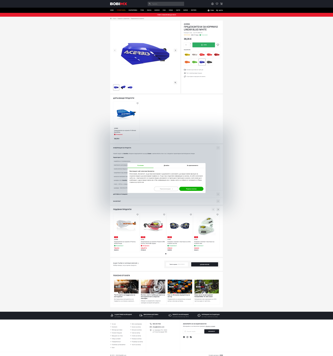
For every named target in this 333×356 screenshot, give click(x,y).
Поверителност (116, 341)
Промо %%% (121, 10)
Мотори (193, 10)
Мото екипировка (137, 324)
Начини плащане (117, 333)
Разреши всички (191, 189)
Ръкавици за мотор (137, 341)
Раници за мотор (136, 338)
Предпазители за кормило (137, 18)
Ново (112, 10)
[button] (115, 50)
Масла (149, 10)
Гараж (171, 10)
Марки (185, 10)
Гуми (142, 10)
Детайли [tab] (166, 165)
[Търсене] (150, 4)
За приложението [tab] (192, 165)
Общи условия (116, 338)
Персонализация (165, 189)
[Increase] (190, 44)
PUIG (164, 10)
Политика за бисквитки (118, 344)
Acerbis (187, 24)
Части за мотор (136, 344)
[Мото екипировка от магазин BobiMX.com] (111, 18)
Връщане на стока (117, 335)
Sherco (157, 10)
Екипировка (133, 10)
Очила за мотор (136, 335)
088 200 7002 (157, 324)
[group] (145, 54)
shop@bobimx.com (158, 327)
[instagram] (187, 337)
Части (178, 10)
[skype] (191, 337)
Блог (113, 347)
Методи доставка (117, 330)
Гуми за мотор (136, 333)
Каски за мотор (136, 327)
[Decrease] (190, 46)
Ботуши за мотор (137, 330)
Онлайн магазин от (216, 355)
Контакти (114, 327)
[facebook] (184, 337)
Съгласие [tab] (140, 165)
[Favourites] (217, 3)
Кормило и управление (123, 18)
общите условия (210, 326)
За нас (114, 324)
